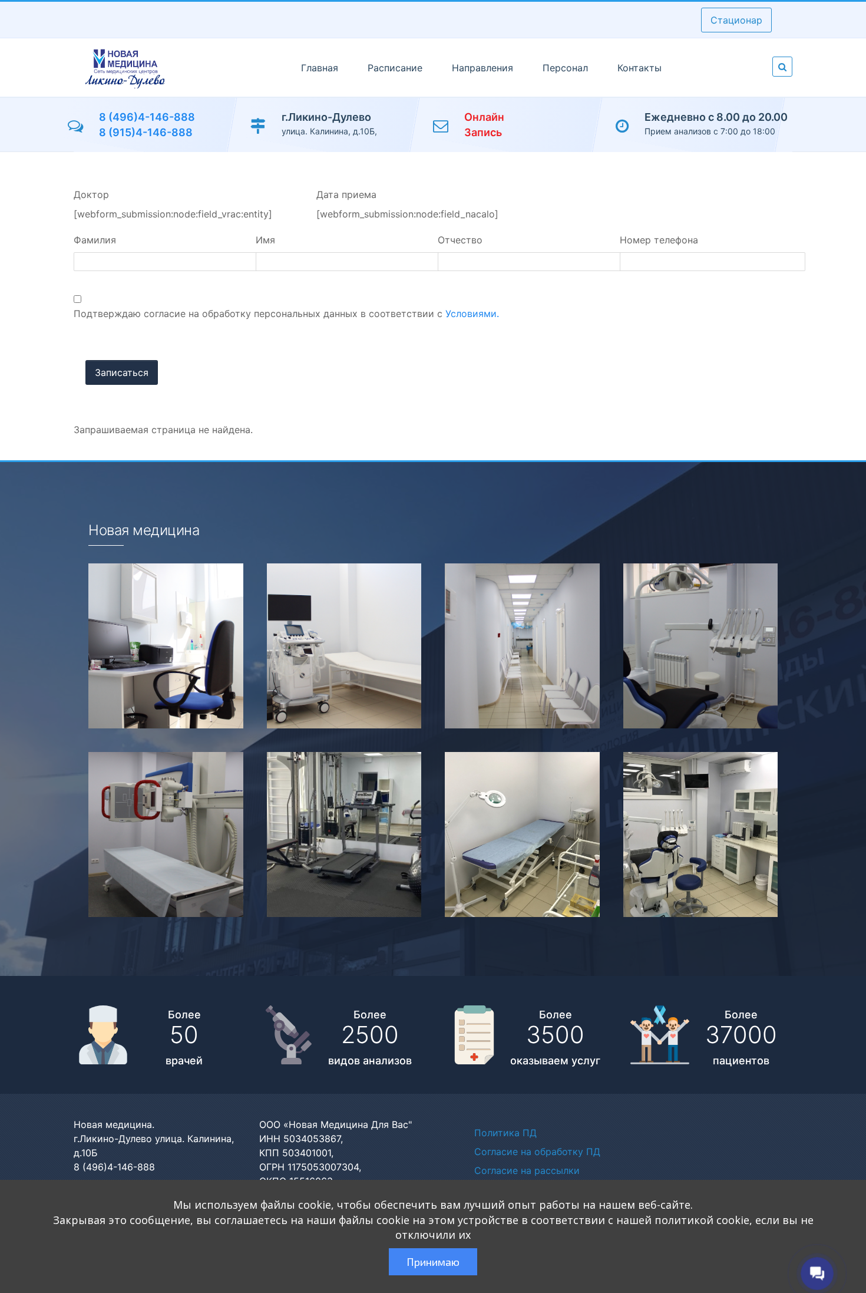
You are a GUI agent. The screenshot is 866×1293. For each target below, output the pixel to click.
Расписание (395, 68)
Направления (482, 68)
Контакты (639, 68)
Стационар (736, 20)
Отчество (460, 240)
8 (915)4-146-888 (146, 132)
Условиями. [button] (472, 313)
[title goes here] (154, 645)
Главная (319, 68)
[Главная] (124, 67)
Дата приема (346, 194)
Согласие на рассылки (527, 1170)
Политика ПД (505, 1133)
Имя (265, 240)
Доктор (91, 194)
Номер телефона (659, 240)
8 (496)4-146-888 (147, 117)
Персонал (565, 68)
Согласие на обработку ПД (537, 1151)
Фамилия (95, 240)
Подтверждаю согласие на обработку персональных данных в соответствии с (286, 313)
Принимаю (433, 1261)
